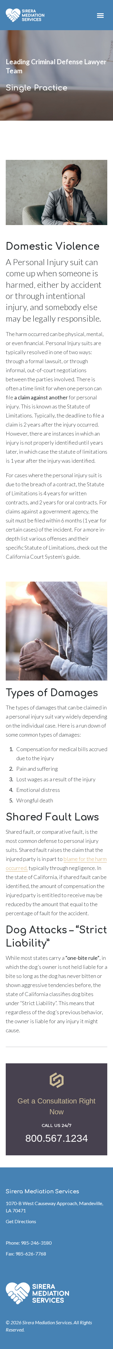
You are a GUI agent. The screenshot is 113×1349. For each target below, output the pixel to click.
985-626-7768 (30, 1253)
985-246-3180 (36, 1243)
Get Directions (21, 1221)
